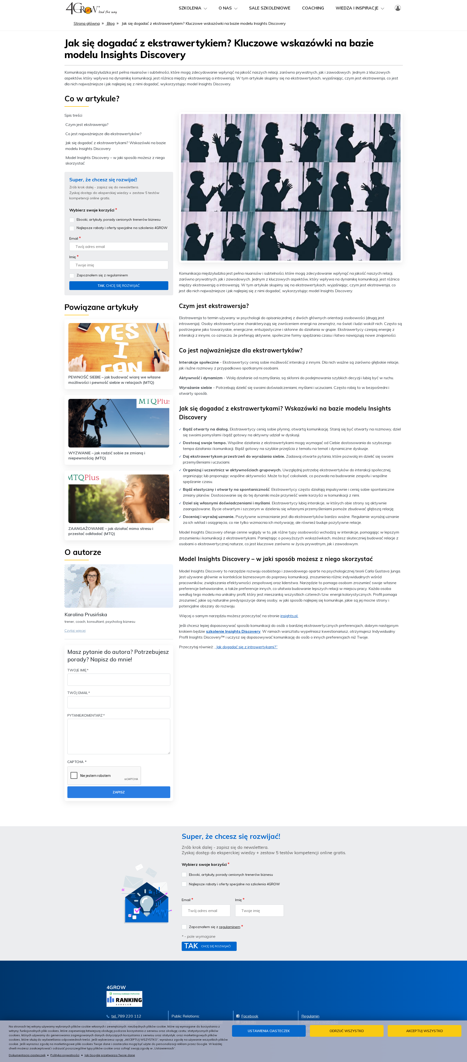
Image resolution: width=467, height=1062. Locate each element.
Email (73, 238)
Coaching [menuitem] (313, 7)
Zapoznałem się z (102, 275)
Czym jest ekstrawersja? (86, 124)
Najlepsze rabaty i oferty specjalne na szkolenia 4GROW (122, 228)
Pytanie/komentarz (85, 715)
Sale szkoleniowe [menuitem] (269, 7)
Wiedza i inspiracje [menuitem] (357, 7)
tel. (114, 1016)
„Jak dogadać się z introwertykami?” (246, 646)
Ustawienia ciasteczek (269, 1031)
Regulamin (310, 1016)
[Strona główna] (91, 7)
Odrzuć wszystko (347, 1031)
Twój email (77, 693)
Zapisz (119, 792)
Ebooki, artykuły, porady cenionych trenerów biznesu (119, 219)
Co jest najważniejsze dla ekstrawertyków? (103, 133)
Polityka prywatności (64, 1055)
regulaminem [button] (117, 275)
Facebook (249, 1016)
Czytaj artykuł (118, 355)
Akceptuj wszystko (424, 1031)
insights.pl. (289, 615)
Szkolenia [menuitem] (190, 7)
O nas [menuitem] (225, 7)
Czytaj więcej (75, 630)
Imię (72, 257)
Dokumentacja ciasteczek (27, 1055)
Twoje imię (76, 670)
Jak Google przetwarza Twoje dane (109, 1055)
